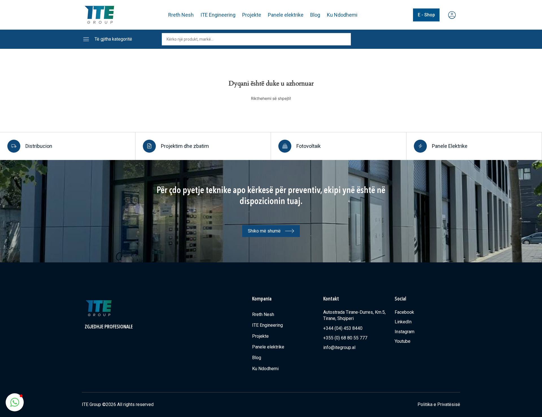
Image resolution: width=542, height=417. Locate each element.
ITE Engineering (217, 15)
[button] (15, 402)
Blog (315, 15)
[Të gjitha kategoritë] (86, 39)
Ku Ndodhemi (342, 15)
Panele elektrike (285, 15)
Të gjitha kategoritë (113, 39)
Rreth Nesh (181, 15)
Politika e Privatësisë (439, 404)
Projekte (251, 15)
